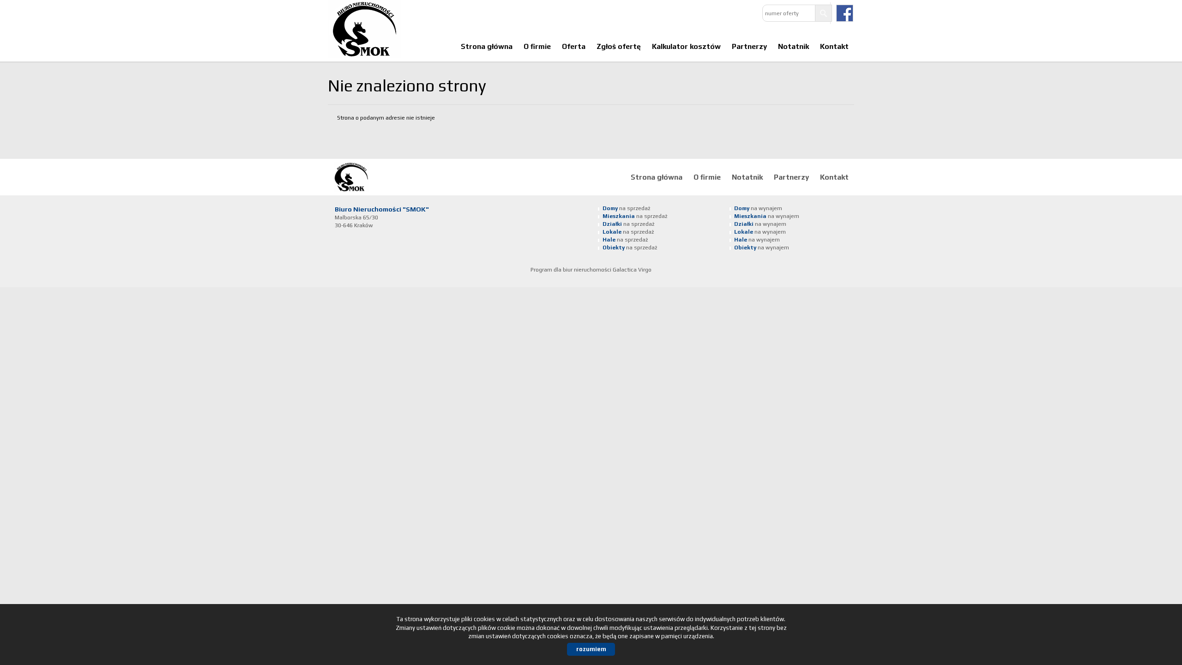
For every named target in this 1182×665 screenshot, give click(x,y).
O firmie (537, 46)
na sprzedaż (626, 208)
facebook (844, 13)
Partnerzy (749, 46)
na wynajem (758, 208)
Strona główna (487, 46)
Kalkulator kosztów (686, 46)
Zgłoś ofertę (619, 46)
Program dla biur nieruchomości (572, 269)
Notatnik (793, 46)
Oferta (573, 46)
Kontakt (834, 46)
